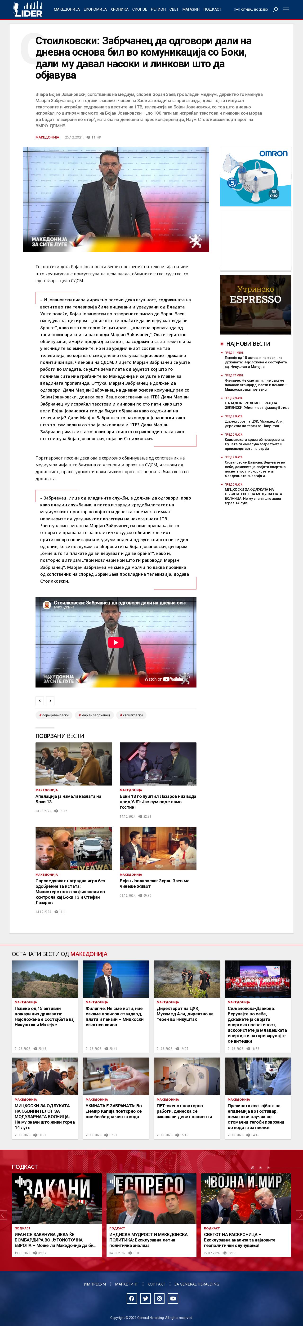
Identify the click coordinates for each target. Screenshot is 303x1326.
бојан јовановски (55, 715)
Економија (95, 9)
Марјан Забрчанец (96, 715)
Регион (158, 9)
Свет (173, 9)
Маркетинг (126, 1284)
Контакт (156, 1284)
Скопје (139, 9)
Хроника (120, 9)
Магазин (191, 9)
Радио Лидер (27, 9)
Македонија (67, 9)
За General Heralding (196, 1284)
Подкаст (212, 9)
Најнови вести (248, 343)
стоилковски (133, 715)
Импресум (95, 1284)
